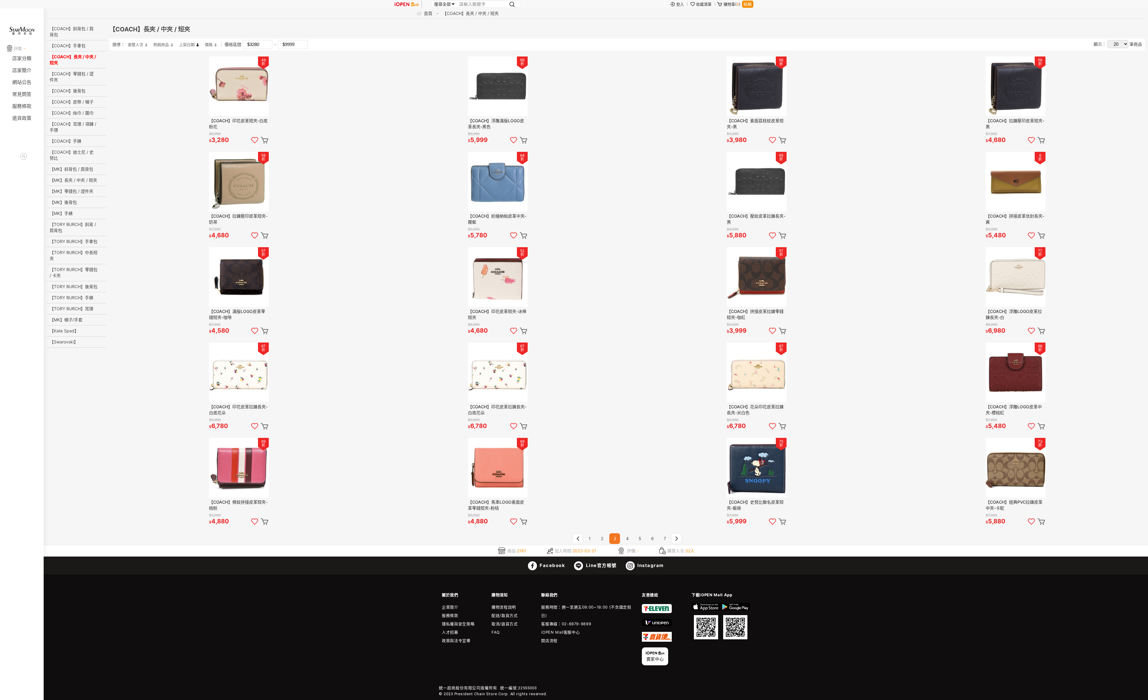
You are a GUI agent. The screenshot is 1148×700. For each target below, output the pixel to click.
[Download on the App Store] (705, 621)
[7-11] (657, 611)
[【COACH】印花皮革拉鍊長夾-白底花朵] (239, 372)
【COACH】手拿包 (68, 45)
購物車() (732, 4)
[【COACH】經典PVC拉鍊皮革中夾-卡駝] (1015, 468)
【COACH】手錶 (65, 140)
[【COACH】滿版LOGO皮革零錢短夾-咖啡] (239, 277)
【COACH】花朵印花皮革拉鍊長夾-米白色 (755, 409)
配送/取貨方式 (504, 615)
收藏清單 (704, 4)
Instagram (650, 565)
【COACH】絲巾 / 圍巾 (72, 112)
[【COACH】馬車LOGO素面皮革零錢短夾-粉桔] (498, 468)
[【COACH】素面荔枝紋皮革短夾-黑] (757, 86)
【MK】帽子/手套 (66, 319)
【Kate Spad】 (64, 330)
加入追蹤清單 (255, 140)
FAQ (495, 632)
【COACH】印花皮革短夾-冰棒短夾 (497, 314)
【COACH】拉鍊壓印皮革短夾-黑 (1015, 123)
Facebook (551, 565)
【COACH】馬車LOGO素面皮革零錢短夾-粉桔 (496, 505)
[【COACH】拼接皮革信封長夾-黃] (1015, 182)
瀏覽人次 (135, 44)
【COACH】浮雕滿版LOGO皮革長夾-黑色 (496, 123)
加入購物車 (264, 140)
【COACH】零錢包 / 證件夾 (72, 76)
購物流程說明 (503, 607)
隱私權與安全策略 (458, 623)
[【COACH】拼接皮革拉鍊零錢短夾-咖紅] (757, 277)
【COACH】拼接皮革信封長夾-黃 (1015, 218)
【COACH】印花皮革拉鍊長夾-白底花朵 (238, 409)
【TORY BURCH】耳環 (71, 308)
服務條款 (21, 106)
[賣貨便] (657, 640)
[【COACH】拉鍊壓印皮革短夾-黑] (1015, 86)
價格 (209, 44)
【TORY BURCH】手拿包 (73, 241)
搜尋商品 (23, 156)
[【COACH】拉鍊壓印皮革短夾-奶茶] (239, 182)
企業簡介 (450, 607)
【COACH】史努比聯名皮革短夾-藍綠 (755, 505)
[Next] (676, 538)
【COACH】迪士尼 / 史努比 (72, 155)
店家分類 (21, 58)
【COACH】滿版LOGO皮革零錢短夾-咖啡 (237, 314)
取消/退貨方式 (504, 623)
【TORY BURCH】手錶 (71, 297)
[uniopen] (657, 624)
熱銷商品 (161, 44)
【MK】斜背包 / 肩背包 (71, 169)
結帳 (748, 4)
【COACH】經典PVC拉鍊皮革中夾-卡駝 (1014, 505)
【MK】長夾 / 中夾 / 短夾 (73, 180)
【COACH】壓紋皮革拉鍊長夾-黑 (756, 218)
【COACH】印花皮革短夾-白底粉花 (238, 123)
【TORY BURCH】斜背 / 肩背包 (73, 227)
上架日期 (187, 44)
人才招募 (450, 632)
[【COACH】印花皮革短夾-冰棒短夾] (498, 277)
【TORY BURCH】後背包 (73, 286)
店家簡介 (21, 70)
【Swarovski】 (64, 341)
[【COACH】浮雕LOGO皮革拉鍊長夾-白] (1015, 277)
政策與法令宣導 (456, 640)
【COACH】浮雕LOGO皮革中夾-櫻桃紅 (1014, 409)
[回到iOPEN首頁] (407, 4)
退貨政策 (21, 118)
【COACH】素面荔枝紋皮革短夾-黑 (755, 123)
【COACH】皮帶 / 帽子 (72, 101)
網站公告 (21, 82)
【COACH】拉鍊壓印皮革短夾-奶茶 (238, 218)
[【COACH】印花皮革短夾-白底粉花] (239, 86)
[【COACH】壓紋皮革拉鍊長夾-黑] (757, 182)
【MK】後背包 (63, 202)
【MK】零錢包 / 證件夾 (71, 191)
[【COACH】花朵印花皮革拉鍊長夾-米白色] (757, 372)
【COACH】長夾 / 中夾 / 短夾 (73, 59)
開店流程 (549, 640)
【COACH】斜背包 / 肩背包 (72, 31)
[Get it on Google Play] (735, 621)
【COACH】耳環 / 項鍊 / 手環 (73, 126)
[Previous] (578, 538)
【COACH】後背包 (68, 90)
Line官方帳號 (600, 565)
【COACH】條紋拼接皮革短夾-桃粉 (238, 505)
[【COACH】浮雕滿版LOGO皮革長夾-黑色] (498, 86)
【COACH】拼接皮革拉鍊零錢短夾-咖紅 (755, 314)
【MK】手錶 (61, 213)
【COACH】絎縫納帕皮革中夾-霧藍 (497, 218)
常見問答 (21, 94)
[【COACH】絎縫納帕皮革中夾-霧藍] (498, 182)
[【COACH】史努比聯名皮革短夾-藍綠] (757, 468)
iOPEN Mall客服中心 (560, 632)
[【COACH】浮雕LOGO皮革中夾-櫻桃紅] (1015, 372)
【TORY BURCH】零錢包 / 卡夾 (73, 272)
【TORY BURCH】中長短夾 (73, 255)
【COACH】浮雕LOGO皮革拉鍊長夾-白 (1014, 314)
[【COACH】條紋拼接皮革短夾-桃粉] (239, 468)
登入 (680, 4)
